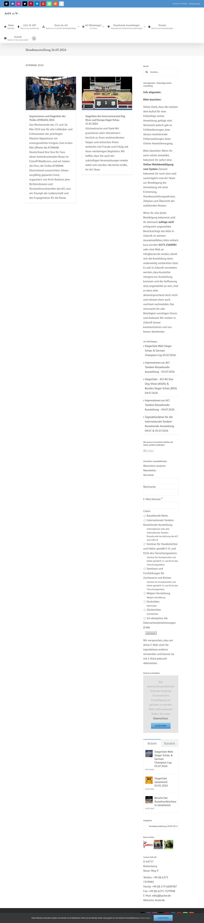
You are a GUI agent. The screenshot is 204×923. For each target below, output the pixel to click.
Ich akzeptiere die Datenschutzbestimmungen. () (159, 622)
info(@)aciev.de (161, 895)
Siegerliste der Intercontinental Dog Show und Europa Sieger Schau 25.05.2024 (105, 119)
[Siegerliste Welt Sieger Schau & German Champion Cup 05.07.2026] (149, 752)
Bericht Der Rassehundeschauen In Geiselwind (165, 801)
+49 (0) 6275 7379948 (162, 891)
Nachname (149, 486)
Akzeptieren (161, 725)
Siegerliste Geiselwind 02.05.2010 (161, 782)
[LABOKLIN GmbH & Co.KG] (148, 845)
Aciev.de (160, 900)
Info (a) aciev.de (194, 4)
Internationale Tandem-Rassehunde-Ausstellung (160, 529)
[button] (34, 38)
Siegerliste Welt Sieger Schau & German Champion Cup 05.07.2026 (160, 350)
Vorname (148, 475)
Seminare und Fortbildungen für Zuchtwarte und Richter (160, 579)
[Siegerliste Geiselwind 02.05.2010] (149, 779)
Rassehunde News (157, 515)
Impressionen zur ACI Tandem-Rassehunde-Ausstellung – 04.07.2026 (160, 405)
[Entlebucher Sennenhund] (168, 845)
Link (146, 627)
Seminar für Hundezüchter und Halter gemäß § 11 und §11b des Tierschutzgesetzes (160, 554)
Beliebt (152, 743)
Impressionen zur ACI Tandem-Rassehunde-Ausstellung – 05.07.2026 (160, 367)
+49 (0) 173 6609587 (164, 886)
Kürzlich (169, 743)
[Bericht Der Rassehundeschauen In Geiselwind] (149, 798)
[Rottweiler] (158, 845)
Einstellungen (144, 918)
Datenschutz (160, 718)
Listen (146, 511)
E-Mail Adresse (153, 499)
